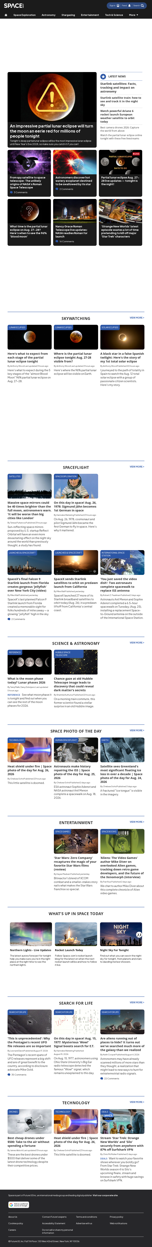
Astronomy (49, 14)
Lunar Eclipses (17, 327)
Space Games (62, 831)
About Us (12, 1216)
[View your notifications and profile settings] (129, 6)
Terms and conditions (86, 1216)
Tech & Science (114, 14)
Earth (105, 740)
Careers (12, 1229)
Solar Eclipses (110, 327)
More (132, 14)
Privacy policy (116, 1216)
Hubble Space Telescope (62, 654)
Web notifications (118, 1223)
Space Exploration (25, 14)
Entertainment (90, 14)
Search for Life (17, 1012)
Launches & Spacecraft (22, 552)
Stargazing (68, 14)
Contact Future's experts (54, 1216)
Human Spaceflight (66, 740)
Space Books (109, 831)
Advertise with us (84, 1223)
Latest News (117, 76)
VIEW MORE (136, 317)
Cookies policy (15, 1223)
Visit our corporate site (105, 1195)
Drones (13, 1111)
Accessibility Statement (53, 1223)
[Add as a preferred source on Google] (18, 1204)
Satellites (14, 476)
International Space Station (113, 554)
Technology (16, 740)
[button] (138, 5)
